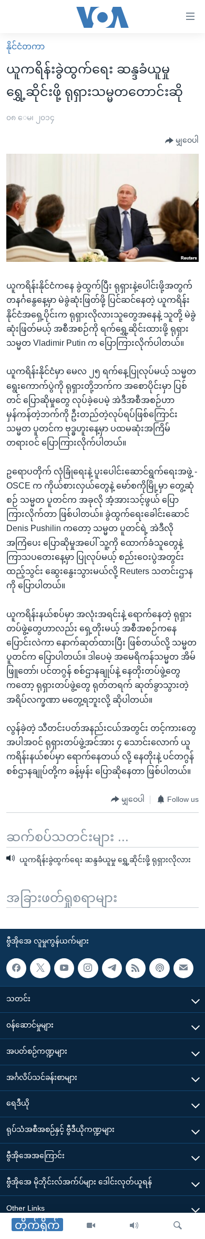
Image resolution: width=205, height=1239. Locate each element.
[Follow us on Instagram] (88, 968)
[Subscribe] (183, 968)
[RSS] (136, 968)
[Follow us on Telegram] (112, 968)
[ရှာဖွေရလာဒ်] (177, 1226)
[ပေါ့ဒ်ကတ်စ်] (159, 968)
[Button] (182, 140)
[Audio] (134, 1226)
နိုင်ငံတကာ (25, 46)
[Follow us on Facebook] (16, 968)
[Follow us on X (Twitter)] (40, 968)
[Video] (91, 1226)
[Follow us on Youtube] (64, 968)
